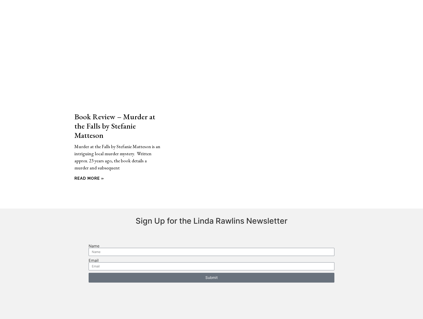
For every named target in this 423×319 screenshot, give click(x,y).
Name (94, 246)
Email (94, 260)
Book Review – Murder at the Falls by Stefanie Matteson (114, 125)
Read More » (89, 178)
